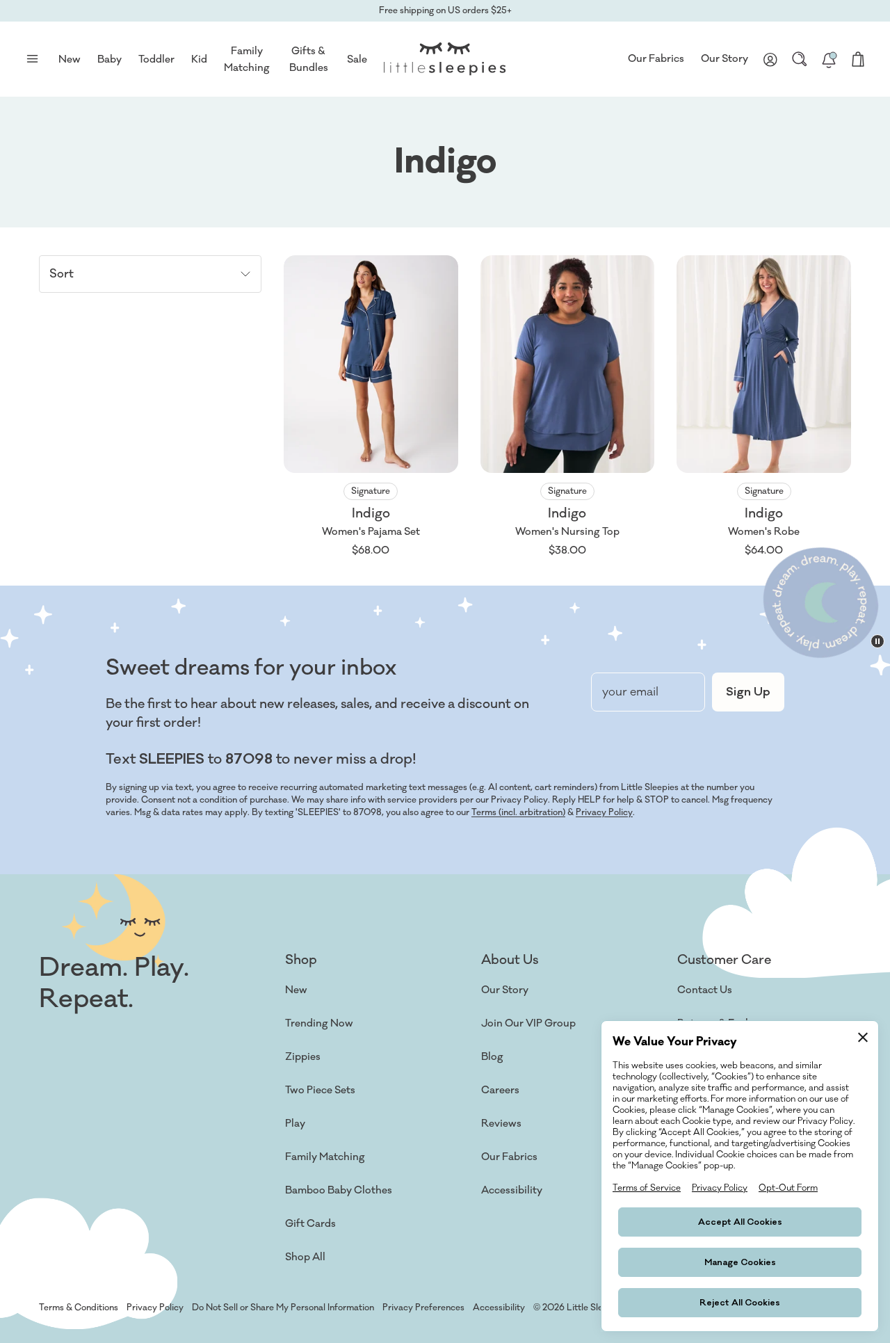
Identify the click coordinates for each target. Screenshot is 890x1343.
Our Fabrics (656, 58)
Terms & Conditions (78, 1307)
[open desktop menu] (32, 59)
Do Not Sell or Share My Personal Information (283, 1307)
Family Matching (325, 1157)
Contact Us (704, 990)
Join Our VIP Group (528, 1023)
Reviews (501, 1123)
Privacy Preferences (423, 1307)
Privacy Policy (604, 812)
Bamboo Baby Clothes (338, 1190)
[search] (799, 59)
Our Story (724, 58)
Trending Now (319, 1023)
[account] (770, 59)
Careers (500, 1090)
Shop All (305, 1257)
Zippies (303, 1056)
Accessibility (511, 1190)
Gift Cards (310, 1223)
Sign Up (748, 692)
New (296, 990)
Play (295, 1123)
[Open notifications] (828, 59)
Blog (492, 1056)
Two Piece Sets (320, 1090)
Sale (357, 59)
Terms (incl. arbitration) (518, 812)
